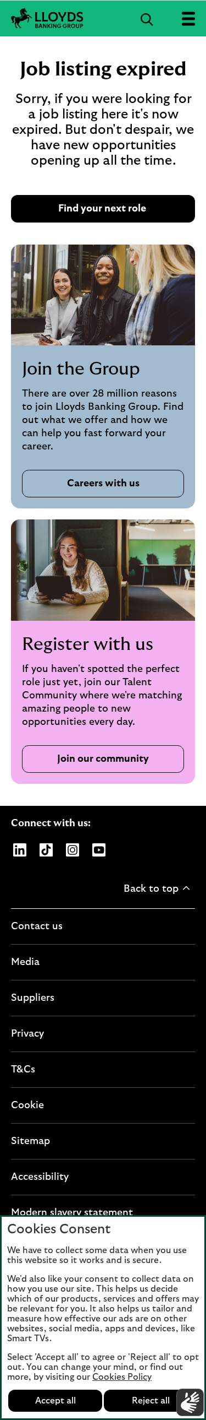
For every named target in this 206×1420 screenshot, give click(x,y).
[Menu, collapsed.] (188, 18)
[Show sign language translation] (190, 1402)
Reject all (151, 1400)
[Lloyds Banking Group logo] (103, 18)
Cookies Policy (122, 1377)
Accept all (55, 1400)
